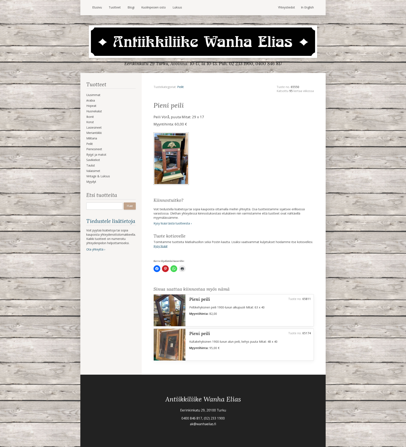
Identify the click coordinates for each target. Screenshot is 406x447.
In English (307, 7)
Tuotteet (115, 7)
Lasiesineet (94, 127)
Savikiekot (93, 160)
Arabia (90, 100)
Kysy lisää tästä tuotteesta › (173, 223)
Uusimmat (93, 95)
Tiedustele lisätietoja (110, 221)
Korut (90, 122)
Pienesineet (94, 149)
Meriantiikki (94, 133)
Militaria (91, 138)
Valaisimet (93, 171)
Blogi (131, 7)
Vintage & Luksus (98, 176)
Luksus (177, 7)
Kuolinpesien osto (153, 7)
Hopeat (91, 106)
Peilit (89, 144)
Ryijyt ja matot (96, 155)
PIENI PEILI (199, 299)
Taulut (90, 165)
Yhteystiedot (286, 7)
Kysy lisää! (160, 246)
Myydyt (91, 182)
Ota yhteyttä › (95, 249)
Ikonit (90, 117)
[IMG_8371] (172, 134)
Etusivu (97, 7)
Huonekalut (94, 111)
